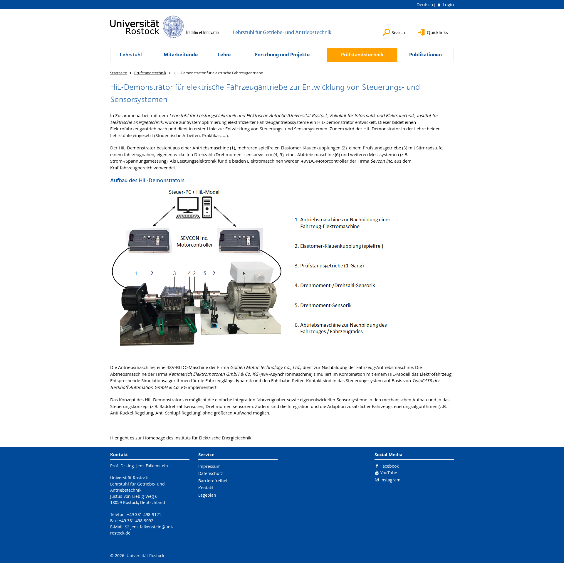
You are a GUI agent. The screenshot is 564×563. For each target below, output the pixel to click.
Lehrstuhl (131, 55)
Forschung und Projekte (282, 55)
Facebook (389, 466)
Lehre (224, 55)
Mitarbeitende (181, 55)
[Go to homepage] (164, 26)
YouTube (388, 473)
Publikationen (425, 55)
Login (448, 4)
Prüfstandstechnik (362, 55)
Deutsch (425, 4)
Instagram (390, 480)
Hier (114, 438)
